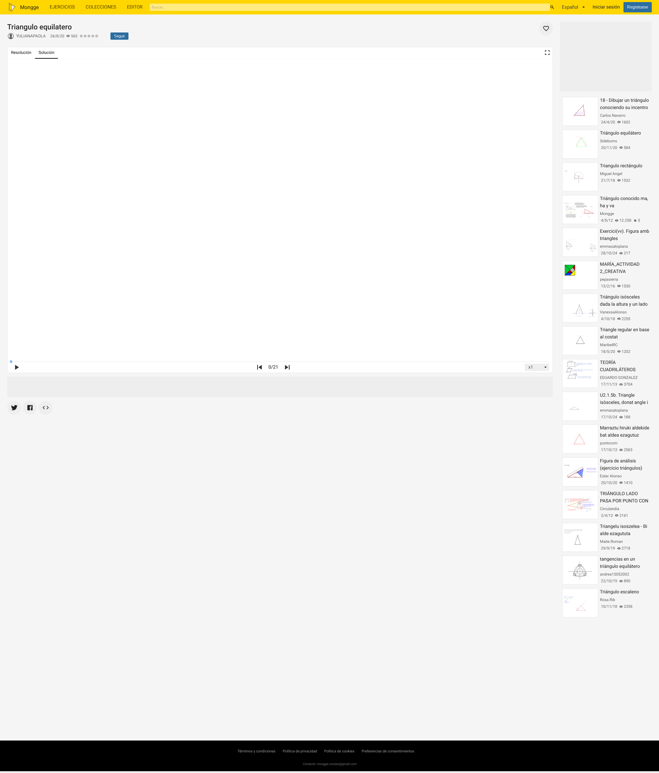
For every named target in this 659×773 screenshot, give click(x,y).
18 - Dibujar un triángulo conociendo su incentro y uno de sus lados (624, 108)
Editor (135, 7)
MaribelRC (609, 345)
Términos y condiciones (256, 751)
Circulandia (609, 508)
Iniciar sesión (606, 7)
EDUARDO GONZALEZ (619, 377)
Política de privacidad (300, 751)
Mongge (607, 213)
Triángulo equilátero (620, 133)
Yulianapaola (31, 36)
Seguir (119, 36)
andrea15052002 (614, 574)
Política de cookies (339, 751)
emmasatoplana (614, 246)
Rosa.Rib (607, 599)
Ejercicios (62, 7)
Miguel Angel (611, 173)
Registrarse (637, 7)
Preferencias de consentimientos (388, 751)
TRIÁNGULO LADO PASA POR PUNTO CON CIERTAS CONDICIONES (624, 501)
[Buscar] (552, 7)
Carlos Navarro (613, 115)
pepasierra (609, 279)
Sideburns (608, 141)
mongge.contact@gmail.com (337, 764)
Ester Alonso (611, 476)
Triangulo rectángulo (621, 166)
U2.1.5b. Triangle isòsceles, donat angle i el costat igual (624, 402)
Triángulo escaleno (619, 592)
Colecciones (101, 7)
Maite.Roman (611, 541)
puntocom (609, 443)
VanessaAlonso (613, 312)
